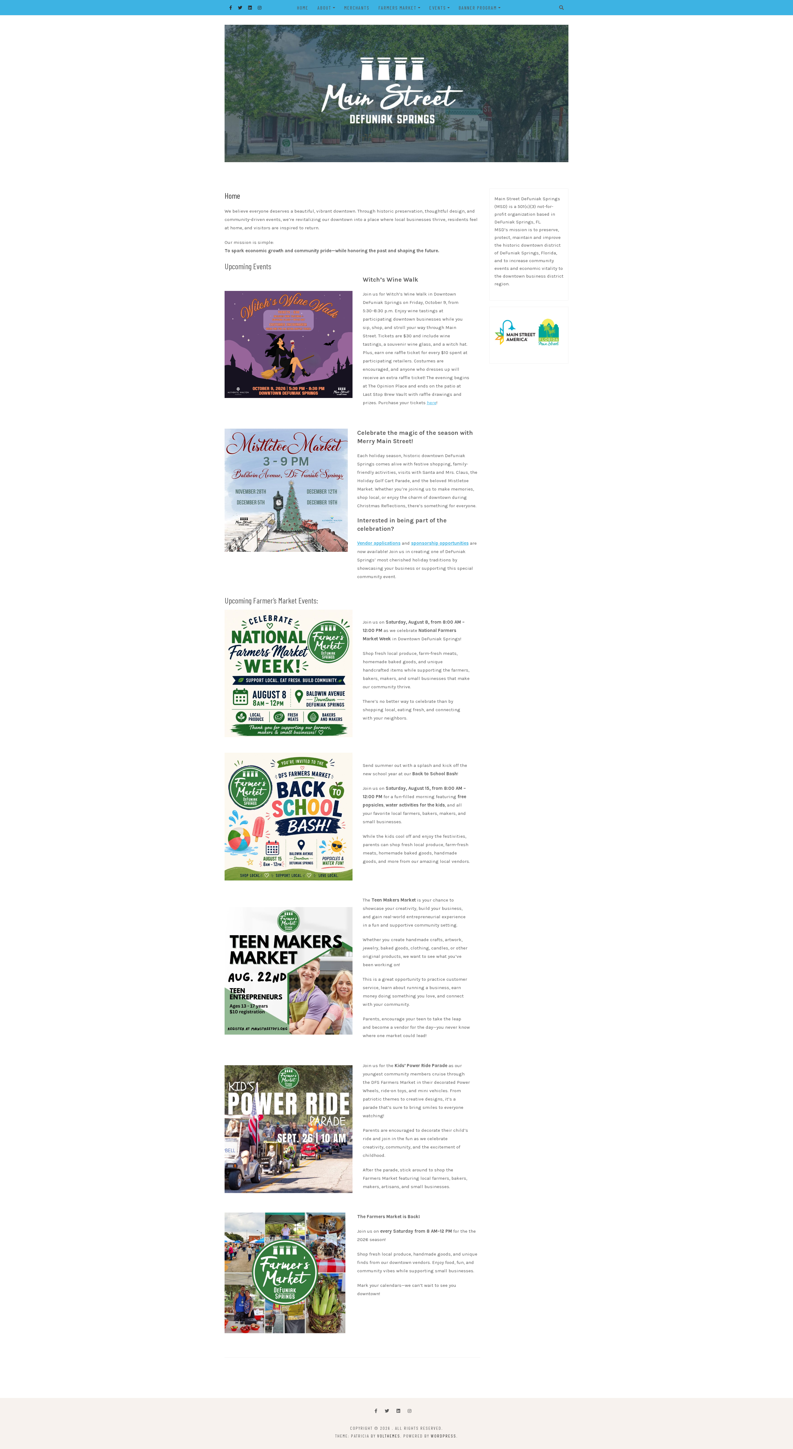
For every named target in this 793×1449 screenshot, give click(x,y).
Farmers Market (398, 8)
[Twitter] (387, 1411)
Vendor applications (379, 543)
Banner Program (478, 8)
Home (303, 8)
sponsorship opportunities (440, 543)
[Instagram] (409, 1411)
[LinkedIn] (398, 1411)
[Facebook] (376, 1411)
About (324, 8)
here (431, 402)
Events (437, 8)
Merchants (357, 8)
